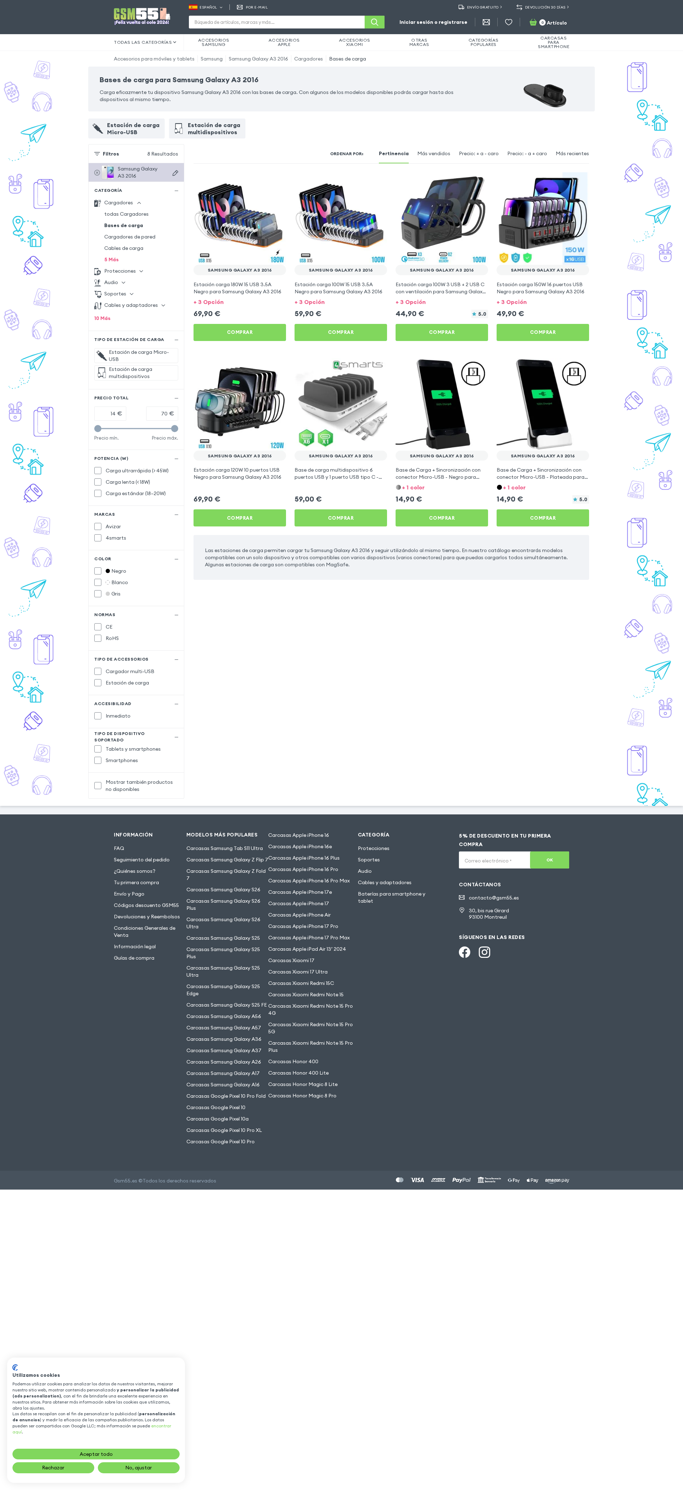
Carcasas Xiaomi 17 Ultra (298, 972)
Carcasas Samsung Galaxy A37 (223, 1050)
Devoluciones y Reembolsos (147, 916)
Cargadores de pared (129, 237)
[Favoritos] (508, 22)
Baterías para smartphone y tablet (391, 897)
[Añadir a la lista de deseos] (276, 182)
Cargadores (308, 59)
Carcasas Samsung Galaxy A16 (223, 1084)
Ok (549, 859)
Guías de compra (134, 958)
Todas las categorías (143, 42)
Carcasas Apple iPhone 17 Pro (303, 926)
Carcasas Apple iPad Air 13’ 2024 (307, 949)
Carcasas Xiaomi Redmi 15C (301, 983)
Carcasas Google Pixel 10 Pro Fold (226, 1096)
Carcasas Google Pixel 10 (215, 1107)
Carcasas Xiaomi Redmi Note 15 (306, 994)
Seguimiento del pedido (142, 859)
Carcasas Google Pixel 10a (217, 1119)
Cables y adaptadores (385, 882)
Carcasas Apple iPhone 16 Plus (304, 858)
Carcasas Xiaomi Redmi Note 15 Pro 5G (310, 1028)
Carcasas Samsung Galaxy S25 (223, 938)
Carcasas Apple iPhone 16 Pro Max (309, 880)
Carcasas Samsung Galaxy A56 (223, 1016)
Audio (365, 871)
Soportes (369, 859)
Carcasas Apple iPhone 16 (298, 835)
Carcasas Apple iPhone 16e (300, 846)
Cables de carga (123, 248)
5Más (111, 259)
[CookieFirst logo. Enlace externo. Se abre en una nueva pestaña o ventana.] (15, 1367)
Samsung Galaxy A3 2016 (258, 59)
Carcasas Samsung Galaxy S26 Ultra (223, 923)
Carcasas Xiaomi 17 (291, 960)
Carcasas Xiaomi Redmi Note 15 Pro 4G (310, 1009)
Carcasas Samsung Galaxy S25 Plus (223, 953)
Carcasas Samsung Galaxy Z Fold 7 (226, 874)
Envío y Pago (129, 894)
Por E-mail (257, 7)
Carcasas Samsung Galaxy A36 (223, 1039)
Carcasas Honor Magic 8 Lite (303, 1084)
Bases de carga (347, 59)
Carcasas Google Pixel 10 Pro (220, 1141)
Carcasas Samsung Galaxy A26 (223, 1062)
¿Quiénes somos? (134, 871)
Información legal (135, 946)
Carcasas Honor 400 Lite (298, 1073)
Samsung (212, 59)
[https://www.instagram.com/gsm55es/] (484, 952)
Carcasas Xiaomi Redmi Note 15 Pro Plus (310, 1046)
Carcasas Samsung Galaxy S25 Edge (223, 990)
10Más (102, 318)
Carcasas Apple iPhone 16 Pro (303, 869)
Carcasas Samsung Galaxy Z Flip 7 (227, 859)
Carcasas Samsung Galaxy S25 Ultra (223, 971)
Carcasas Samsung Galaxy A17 (223, 1073)
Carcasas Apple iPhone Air (299, 915)
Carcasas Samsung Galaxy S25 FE (226, 1005)
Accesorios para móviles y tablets (154, 59)
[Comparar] (262, 182)
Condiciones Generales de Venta (144, 931)
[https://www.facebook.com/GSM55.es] (464, 952)
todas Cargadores (126, 214)
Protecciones (374, 848)
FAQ (119, 848)
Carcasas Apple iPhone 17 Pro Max (309, 937)
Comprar (240, 332)
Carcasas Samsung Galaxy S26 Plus (223, 904)
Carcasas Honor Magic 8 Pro (302, 1095)
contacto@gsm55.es (494, 897)
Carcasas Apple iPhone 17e (300, 892)
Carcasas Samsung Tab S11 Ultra (224, 848)
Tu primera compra (136, 882)
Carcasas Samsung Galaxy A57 (223, 1027)
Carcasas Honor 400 (293, 1061)
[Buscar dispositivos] (175, 173)
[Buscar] (375, 22)
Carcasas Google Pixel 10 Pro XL (224, 1130)
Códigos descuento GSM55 (146, 905)
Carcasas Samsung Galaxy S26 (223, 889)
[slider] (97, 428)
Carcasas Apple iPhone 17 (298, 903)
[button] (240, 301)
